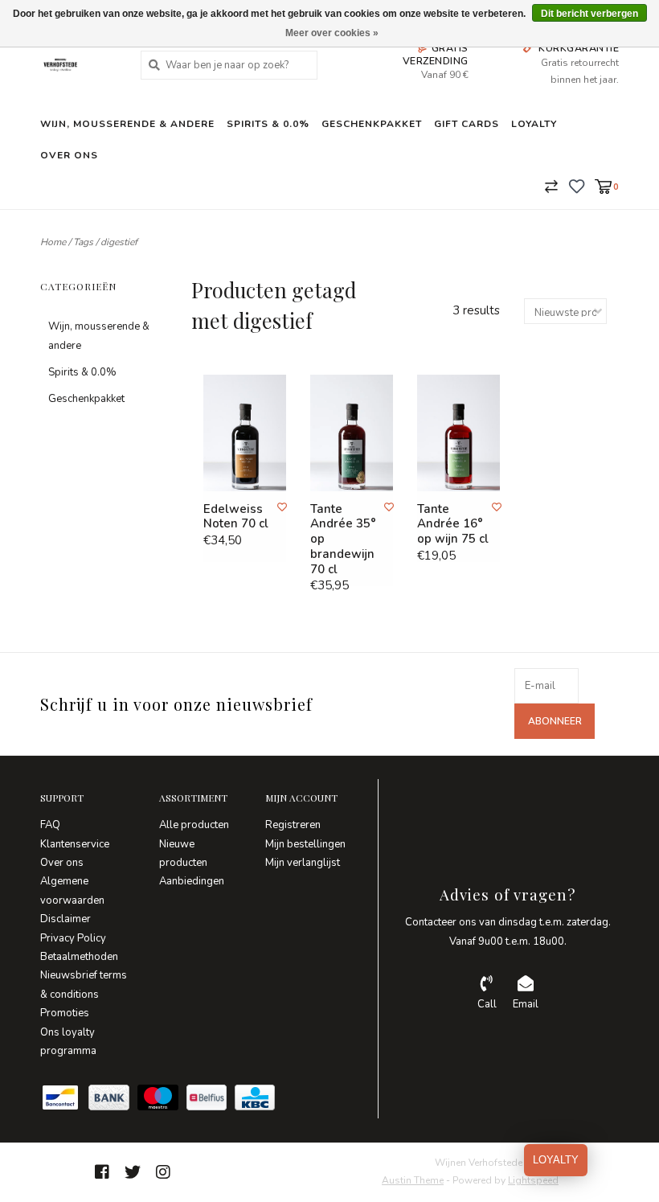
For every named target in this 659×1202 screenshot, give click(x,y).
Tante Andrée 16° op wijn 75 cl (453, 524)
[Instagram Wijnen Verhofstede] (163, 1172)
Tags (83, 242)
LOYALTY (556, 1160)
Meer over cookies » (332, 33)
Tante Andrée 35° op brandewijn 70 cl (343, 539)
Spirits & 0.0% (268, 123)
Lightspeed (533, 1180)
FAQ (50, 825)
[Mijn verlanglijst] (576, 186)
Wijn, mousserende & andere (127, 123)
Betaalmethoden (79, 957)
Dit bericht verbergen (589, 13)
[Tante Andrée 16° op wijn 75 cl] (458, 433)
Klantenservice (74, 844)
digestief (118, 242)
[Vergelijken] (551, 186)
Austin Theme (413, 1180)
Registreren (293, 825)
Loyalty (534, 123)
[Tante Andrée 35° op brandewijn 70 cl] (351, 433)
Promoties (64, 1013)
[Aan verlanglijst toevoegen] (282, 507)
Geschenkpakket (371, 123)
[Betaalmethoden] (64, 1101)
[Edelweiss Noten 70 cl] (244, 433)
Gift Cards (466, 123)
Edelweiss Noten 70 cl (235, 517)
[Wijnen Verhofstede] (78, 65)
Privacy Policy (73, 938)
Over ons (69, 155)
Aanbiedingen (191, 881)
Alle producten (194, 825)
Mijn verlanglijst (302, 862)
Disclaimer (65, 919)
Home (53, 242)
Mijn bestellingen (305, 844)
